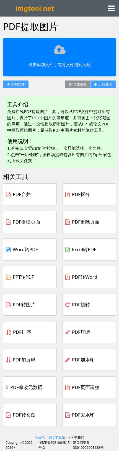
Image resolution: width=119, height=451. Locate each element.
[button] (111, 9)
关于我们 (77, 437)
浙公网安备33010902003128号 (88, 445)
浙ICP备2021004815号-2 (54, 445)
